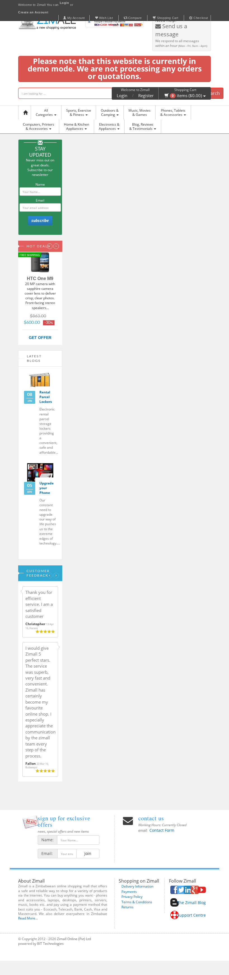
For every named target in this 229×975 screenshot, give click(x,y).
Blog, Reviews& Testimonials (141, 126)
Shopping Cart (167, 18)
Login (122, 95)
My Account (75, 18)
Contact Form (161, 830)
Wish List (105, 18)
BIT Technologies (50, 943)
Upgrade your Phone (46, 488)
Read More (26, 918)
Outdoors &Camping (110, 112)
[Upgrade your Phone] (40, 472)
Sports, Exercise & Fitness (78, 112)
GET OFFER (40, 337)
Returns (127, 907)
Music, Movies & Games (139, 112)
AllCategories (45, 112)
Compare (134, 18)
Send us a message (171, 30)
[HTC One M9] (40, 262)
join (88, 853)
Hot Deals (38, 246)
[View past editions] (30, 822)
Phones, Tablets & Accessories (172, 112)
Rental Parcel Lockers (45, 397)
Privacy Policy (131, 897)
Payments (129, 892)
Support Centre (191, 915)
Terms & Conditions (136, 902)
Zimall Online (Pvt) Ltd (74, 939)
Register (146, 95)
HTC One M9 (40, 278)
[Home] (26, 112)
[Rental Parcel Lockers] (40, 381)
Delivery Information (137, 886)
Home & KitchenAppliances (76, 126)
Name (40, 184)
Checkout (200, 18)
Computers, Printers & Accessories (38, 126)
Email (40, 200)
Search (212, 93)
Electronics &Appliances (109, 126)
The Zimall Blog (191, 902)
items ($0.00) (187, 95)
